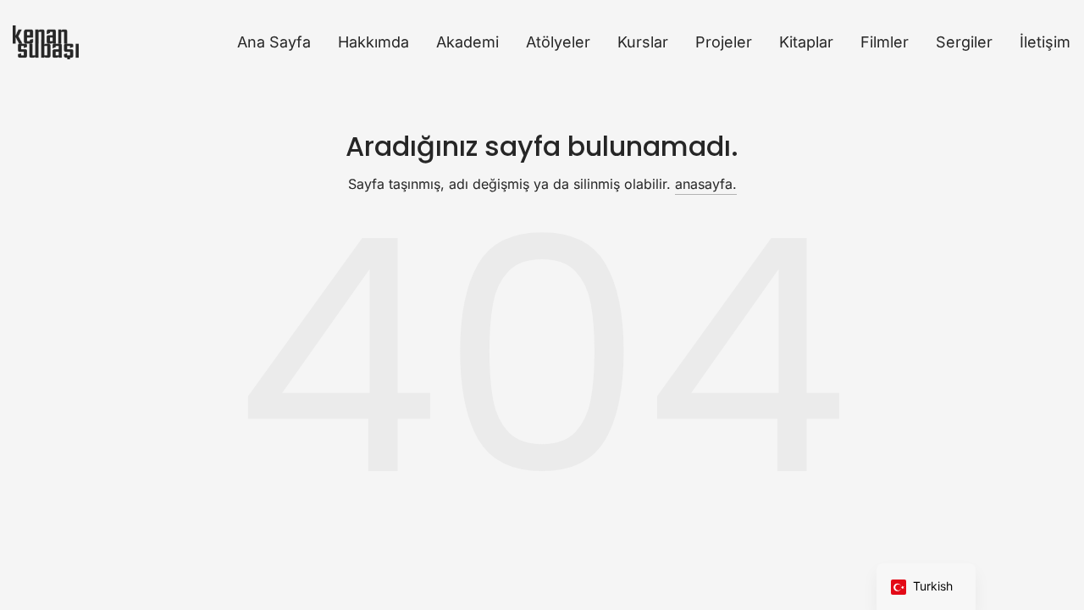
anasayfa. (706, 183)
